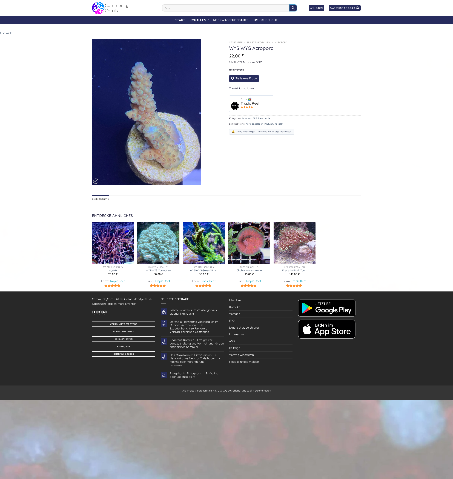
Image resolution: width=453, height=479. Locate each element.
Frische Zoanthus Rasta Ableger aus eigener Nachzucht (193, 311)
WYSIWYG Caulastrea (158, 270)
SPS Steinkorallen (258, 42)
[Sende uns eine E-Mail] (104, 312)
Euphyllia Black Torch (294, 270)
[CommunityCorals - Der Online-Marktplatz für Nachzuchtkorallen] (124, 8)
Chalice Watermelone (249, 270)
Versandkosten (262, 390)
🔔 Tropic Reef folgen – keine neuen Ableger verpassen (261, 131)
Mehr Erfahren (127, 303)
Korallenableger (254, 123)
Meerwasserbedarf (230, 20)
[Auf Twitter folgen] (99, 312)
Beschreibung (100, 198)
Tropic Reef (250, 103)
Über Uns (235, 300)
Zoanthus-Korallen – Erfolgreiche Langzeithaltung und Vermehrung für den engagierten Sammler (197, 343)
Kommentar (176, 366)
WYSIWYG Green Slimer (203, 270)
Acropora (280, 42)
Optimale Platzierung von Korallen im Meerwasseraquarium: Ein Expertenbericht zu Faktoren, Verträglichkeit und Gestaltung (194, 327)
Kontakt (234, 307)
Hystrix (113, 270)
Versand (234, 314)
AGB (232, 341)
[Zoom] (95, 181)
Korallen (198, 20)
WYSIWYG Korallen (273, 123)
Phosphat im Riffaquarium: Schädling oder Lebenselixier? (194, 375)
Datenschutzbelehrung (244, 327)
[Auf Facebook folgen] (94, 312)
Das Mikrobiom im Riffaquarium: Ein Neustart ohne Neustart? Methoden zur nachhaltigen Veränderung (195, 358)
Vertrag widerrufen (241, 355)
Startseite (236, 42)
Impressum (236, 334)
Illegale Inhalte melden (244, 361)
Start (180, 20)
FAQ (231, 320)
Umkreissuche (266, 20)
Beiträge (234, 348)
